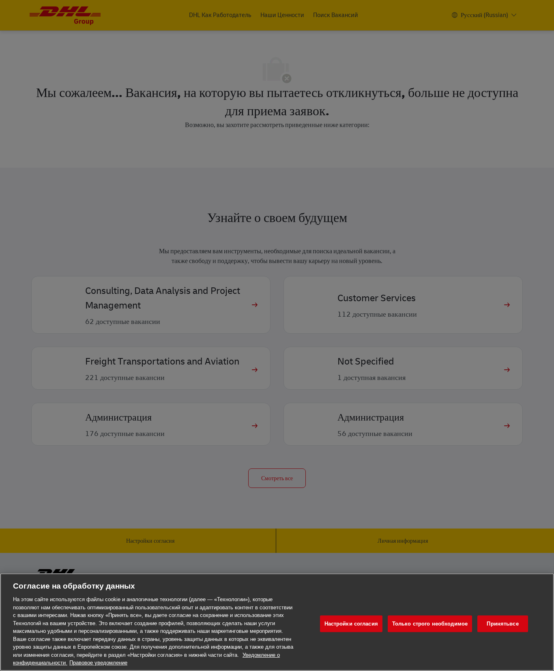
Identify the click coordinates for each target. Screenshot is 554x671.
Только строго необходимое (430, 624)
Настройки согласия (351, 624)
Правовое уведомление (98, 663)
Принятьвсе (502, 624)
